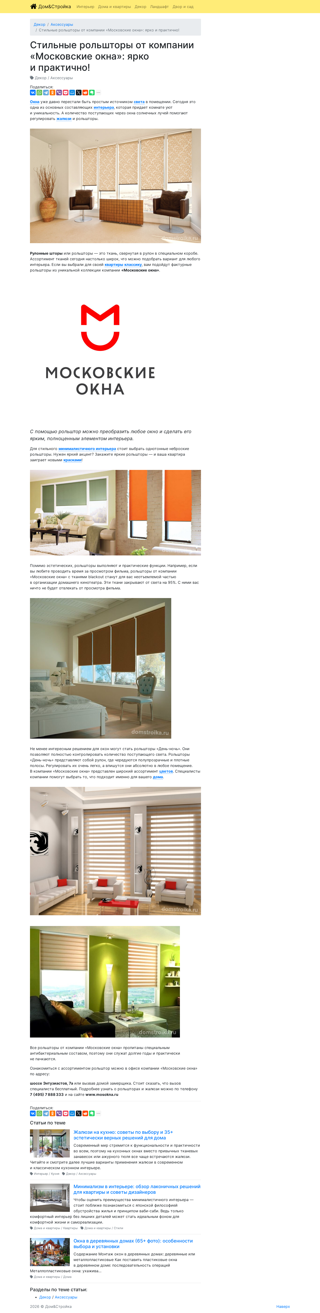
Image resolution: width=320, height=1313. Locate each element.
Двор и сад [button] (183, 6)
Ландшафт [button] (159, 6)
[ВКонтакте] (33, 92)
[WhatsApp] (39, 92)
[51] (100, 350)
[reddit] (85, 92)
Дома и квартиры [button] (114, 6)
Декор (39, 24)
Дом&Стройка (54, 6)
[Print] (115, 186)
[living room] (115, 851)
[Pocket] (65, 92)
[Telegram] (46, 92)
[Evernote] (92, 92)
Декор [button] (140, 6)
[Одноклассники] (52, 92)
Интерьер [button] (85, 6)
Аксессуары (62, 24)
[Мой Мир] (72, 92)
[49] (105, 982)
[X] (79, 92)
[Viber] (59, 92)
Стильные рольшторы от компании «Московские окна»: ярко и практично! (109, 30)
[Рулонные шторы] (100, 668)
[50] (115, 512)
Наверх (283, 1306)
